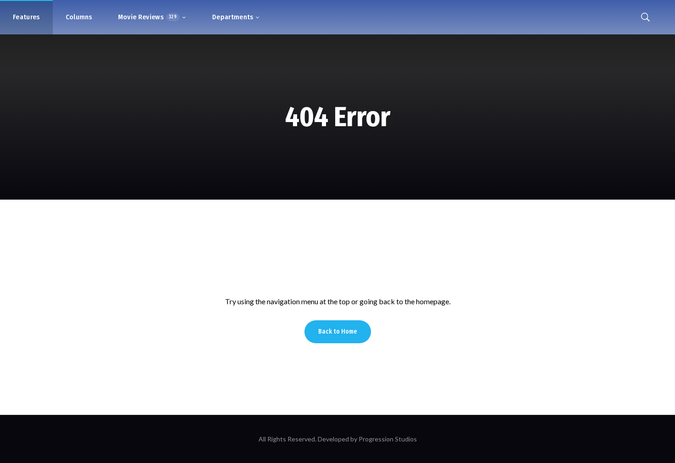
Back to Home (337, 331)
